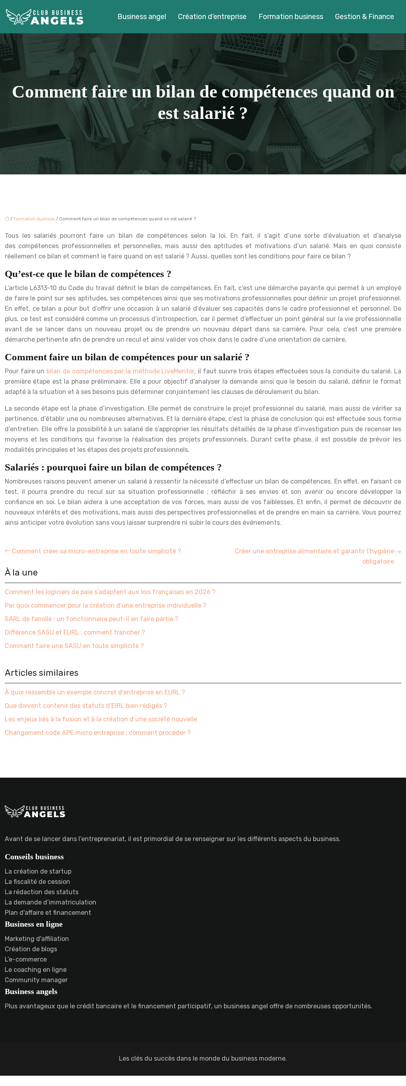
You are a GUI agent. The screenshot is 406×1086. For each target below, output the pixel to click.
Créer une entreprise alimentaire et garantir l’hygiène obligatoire (314, 556)
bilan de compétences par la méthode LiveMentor (120, 371)
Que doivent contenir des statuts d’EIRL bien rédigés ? (86, 705)
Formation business (291, 16)
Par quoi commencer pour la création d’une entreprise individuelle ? (106, 605)
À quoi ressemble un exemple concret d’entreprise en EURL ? (95, 692)
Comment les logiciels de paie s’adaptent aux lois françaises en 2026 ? (110, 592)
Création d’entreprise (212, 16)
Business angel (141, 16)
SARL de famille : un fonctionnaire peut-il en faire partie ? (91, 619)
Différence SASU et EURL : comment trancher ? (75, 632)
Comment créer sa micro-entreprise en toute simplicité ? (96, 551)
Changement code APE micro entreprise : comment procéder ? (98, 732)
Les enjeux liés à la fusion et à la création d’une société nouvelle (101, 719)
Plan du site (203, 1080)
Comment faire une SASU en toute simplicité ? (74, 646)
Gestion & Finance (364, 16)
